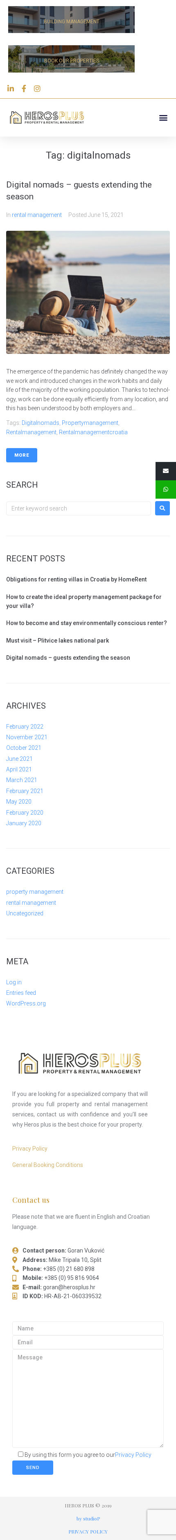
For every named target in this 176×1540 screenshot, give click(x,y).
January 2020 (23, 823)
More (21, 455)
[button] (163, 117)
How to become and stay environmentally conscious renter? (86, 623)
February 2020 (24, 812)
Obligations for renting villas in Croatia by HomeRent (76, 579)
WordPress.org (26, 1003)
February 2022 (24, 726)
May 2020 (19, 801)
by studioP (88, 1518)
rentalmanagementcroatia (93, 432)
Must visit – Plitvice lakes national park (57, 640)
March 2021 (21, 780)
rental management (37, 215)
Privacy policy (88, 1531)
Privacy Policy (29, 1148)
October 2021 (23, 748)
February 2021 (24, 791)
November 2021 (26, 737)
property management (34, 891)
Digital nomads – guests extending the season (68, 657)
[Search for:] (78, 508)
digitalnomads (40, 423)
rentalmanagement (31, 432)
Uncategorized (24, 913)
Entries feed (21, 993)
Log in (14, 982)
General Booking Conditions (47, 1165)
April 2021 (19, 769)
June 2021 (19, 759)
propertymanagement (90, 423)
